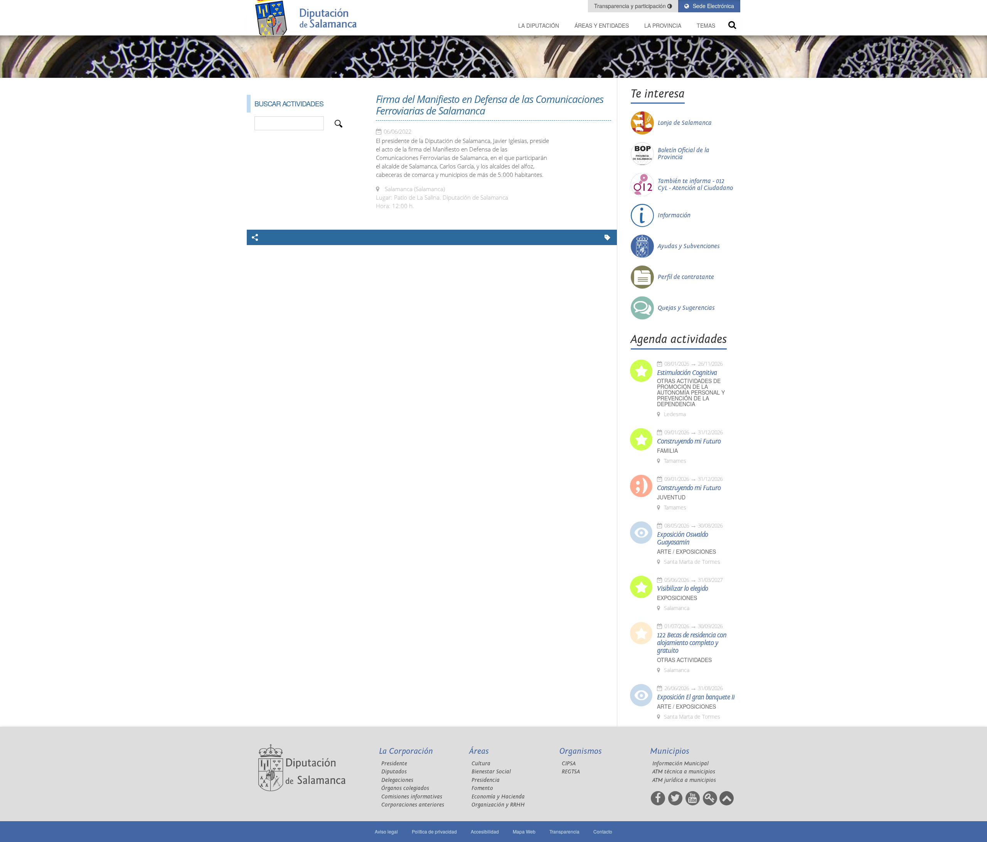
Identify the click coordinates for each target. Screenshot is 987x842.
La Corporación (406, 751)
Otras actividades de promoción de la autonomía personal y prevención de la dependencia (691, 392)
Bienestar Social (491, 771)
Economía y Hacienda (498, 796)
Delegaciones (397, 780)
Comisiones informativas (411, 796)
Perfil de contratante (686, 277)
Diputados (394, 771)
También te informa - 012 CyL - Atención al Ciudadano (695, 185)
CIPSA (569, 763)
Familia (667, 451)
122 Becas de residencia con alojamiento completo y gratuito (691, 643)
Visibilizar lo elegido (682, 589)
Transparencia (564, 831)
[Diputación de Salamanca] (308, 17)
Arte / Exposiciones (686, 552)
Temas (706, 25)
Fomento (482, 788)
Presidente (394, 763)
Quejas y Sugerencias (686, 307)
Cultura (481, 763)
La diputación (538, 25)
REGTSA (571, 771)
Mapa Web (524, 831)
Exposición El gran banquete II (695, 697)
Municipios (669, 751)
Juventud (671, 497)
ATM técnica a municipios (683, 771)
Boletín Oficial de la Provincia (683, 154)
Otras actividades (684, 660)
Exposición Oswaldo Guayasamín (682, 538)
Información (674, 215)
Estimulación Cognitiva (687, 373)
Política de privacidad (434, 831)
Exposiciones (677, 598)
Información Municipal (680, 763)
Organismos (580, 751)
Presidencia (486, 780)
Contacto (602, 831)
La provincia (662, 25)
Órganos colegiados (405, 788)
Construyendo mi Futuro (689, 441)
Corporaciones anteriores (412, 805)
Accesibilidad (485, 831)
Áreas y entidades (601, 25)
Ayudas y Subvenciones (689, 246)
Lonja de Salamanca (685, 122)
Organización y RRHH (498, 805)
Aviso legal (386, 831)
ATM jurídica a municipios (684, 780)
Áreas (479, 751)
